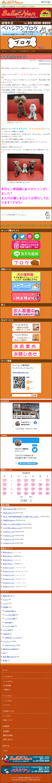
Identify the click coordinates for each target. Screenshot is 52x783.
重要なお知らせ (7, 596)
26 (33, 493)
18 (26, 489)
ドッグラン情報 (9, 626)
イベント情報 (7, 630)
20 (40, 489)
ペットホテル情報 (10, 615)
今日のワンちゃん (44, 61)
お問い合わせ (46, 15)
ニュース (5, 603)
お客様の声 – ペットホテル (13, 637)
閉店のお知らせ (8, 513)
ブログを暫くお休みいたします (12, 528)
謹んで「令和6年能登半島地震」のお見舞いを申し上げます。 (21, 516)
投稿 (30, 382)
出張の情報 (8, 622)
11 (26, 485)
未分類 (5, 660)
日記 (4, 653)
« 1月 (21, 496)
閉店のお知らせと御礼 (10, 509)
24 (19, 493)
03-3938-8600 (39, 23)
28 (47, 493)
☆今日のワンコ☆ (8, 532)
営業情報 (5, 607)
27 (40, 493)
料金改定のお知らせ (9, 520)
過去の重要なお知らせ (9, 657)
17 (18, 489)
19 (33, 489)
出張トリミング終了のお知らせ (12, 524)
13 (40, 485)
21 (47, 489)
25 (26, 493)
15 (4, 489)
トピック (5, 599)
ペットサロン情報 (10, 618)
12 (33, 485)
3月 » (30, 496)
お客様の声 (6, 634)
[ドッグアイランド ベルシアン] (12, 2)
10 (19, 485)
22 (4, 493)
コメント (32, 388)
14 (47, 485)
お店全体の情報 (9, 611)
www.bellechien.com (20, 373)
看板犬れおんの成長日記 (10, 649)
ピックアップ (7, 641)
